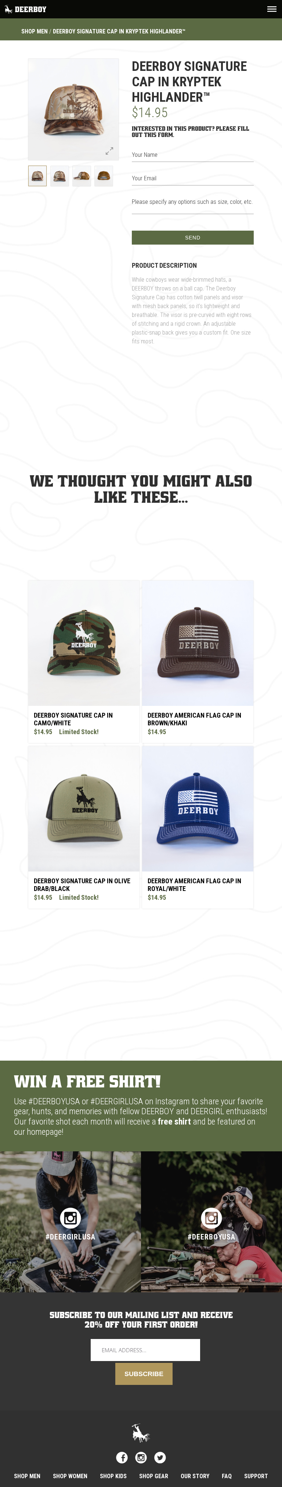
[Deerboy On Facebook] (122, 1457)
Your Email (144, 178)
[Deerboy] (26, 8)
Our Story (195, 1476)
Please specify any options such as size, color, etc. (192, 201)
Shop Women (70, 1476)
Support (256, 1476)
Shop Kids (113, 1476)
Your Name (145, 154)
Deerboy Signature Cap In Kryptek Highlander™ (119, 31)
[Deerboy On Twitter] (160, 1457)
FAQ (227, 1476)
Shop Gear (153, 1476)
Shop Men (34, 31)
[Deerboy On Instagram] (141, 1457)
